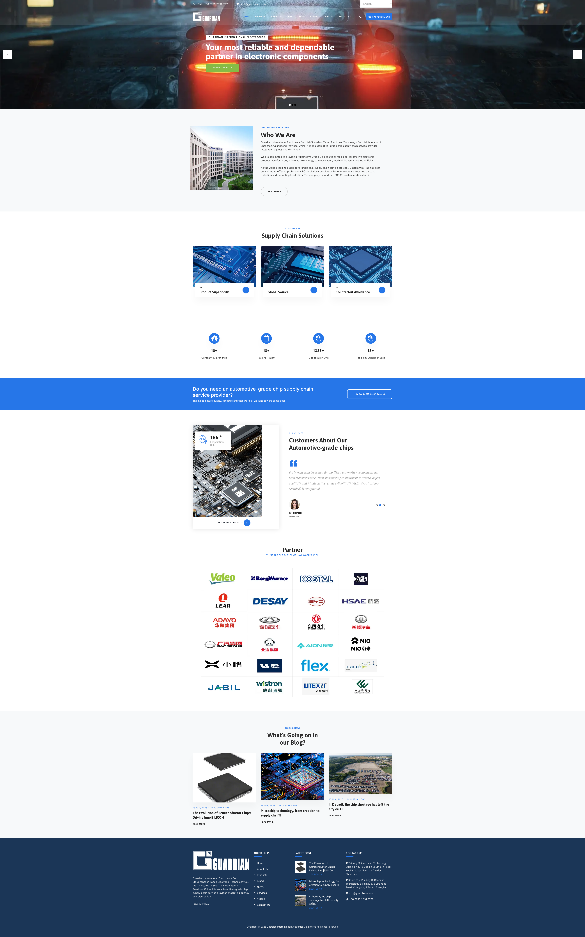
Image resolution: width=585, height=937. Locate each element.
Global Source (278, 292)
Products (276, 17)
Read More (199, 824)
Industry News (220, 807)
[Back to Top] (578, 932)
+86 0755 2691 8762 (361, 899)
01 (201, 287)
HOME (247, 17)
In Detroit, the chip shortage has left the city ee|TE (323, 900)
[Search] (360, 16)
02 (269, 287)
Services (315, 17)
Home (260, 863)
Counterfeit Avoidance (353, 292)
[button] (377, 505)
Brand (290, 17)
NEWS (302, 17)
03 (337, 287)
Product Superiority (214, 292)
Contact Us (344, 17)
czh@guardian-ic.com (361, 893)
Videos (329, 17)
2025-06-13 (315, 874)
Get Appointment (379, 17)
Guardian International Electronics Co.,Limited (291, 926)
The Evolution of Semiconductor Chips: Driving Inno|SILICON (322, 867)
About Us (260, 17)
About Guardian (222, 68)
